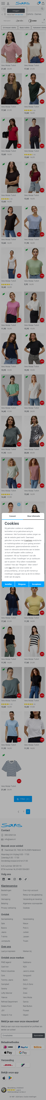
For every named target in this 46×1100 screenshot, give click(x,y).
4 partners (28, 540)
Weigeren (22, 584)
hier (10, 568)
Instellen (8, 584)
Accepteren (36, 584)
